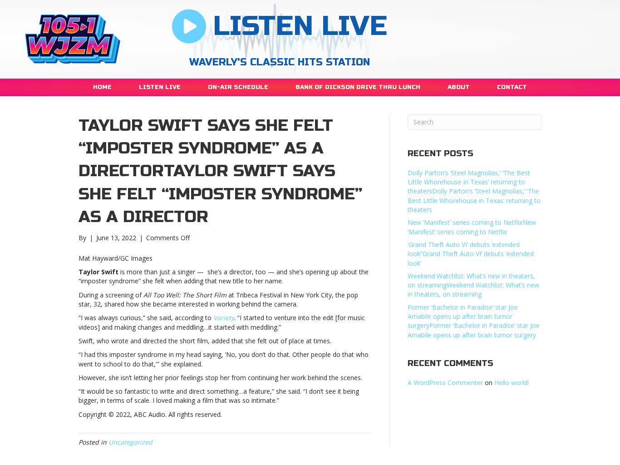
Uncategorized (130, 442)
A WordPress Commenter (445, 382)
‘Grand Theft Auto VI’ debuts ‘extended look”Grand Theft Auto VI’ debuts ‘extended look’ (471, 253)
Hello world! (511, 382)
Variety (223, 317)
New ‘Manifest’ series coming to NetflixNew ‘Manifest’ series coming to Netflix (472, 227)
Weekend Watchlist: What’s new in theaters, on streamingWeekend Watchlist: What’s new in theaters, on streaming (473, 285)
